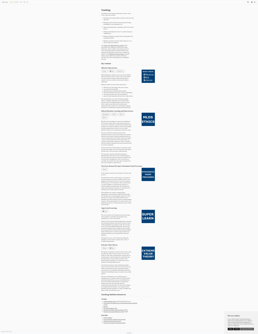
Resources (121, 71)
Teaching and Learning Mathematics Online (114, 312)
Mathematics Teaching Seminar (116, 54)
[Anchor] (112, 63)
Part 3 (105, 117)
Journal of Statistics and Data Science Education (115, 319)
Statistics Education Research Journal (112, 321)
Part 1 (115, 114)
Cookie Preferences (129, 332)
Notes (105, 71)
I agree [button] (230, 329)
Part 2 (122, 114)
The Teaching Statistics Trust (110, 308)
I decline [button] (237, 329)
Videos (112, 71)
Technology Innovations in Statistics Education (114, 323)
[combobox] (254, 2)
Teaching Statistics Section (110, 301)
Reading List (106, 114)
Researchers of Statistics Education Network (114, 310)
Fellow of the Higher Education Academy (114, 45)
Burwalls (106, 306)
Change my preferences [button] (247, 329)
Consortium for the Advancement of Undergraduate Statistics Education (120, 303)
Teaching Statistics (108, 318)
